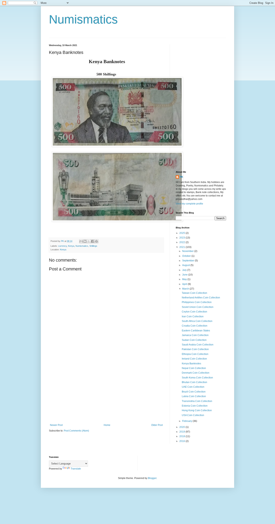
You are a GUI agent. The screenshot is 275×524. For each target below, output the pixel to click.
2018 (182, 436)
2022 (182, 242)
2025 (182, 233)
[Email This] (81, 241)
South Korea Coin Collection (197, 377)
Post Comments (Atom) (76, 430)
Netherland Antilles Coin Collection (201, 297)
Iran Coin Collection (193, 316)
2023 (182, 237)
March (186, 288)
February (187, 421)
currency (62, 246)
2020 (182, 427)
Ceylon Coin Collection (194, 311)
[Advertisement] (106, 390)
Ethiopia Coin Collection (195, 354)
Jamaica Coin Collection (195, 335)
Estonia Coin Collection (195, 405)
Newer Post (56, 425)
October (186, 256)
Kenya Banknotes (191, 363)
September (188, 260)
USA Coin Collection (193, 415)
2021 (182, 247)
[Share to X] (89, 241)
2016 (182, 441)
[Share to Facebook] (93, 241)
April (185, 284)
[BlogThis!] (85, 241)
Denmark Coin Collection (195, 372)
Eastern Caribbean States (196, 330)
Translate (76, 468)
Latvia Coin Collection (194, 396)
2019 (182, 431)
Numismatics (83, 19)
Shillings (93, 246)
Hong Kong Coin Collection (197, 410)
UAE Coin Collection (193, 386)
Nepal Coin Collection (194, 368)
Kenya (71, 246)
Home (107, 425)
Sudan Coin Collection (194, 340)
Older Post (157, 425)
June (185, 274)
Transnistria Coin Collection (197, 401)
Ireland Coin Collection (194, 358)
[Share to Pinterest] (96, 241)
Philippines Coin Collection (197, 302)
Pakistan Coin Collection (195, 349)
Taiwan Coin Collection (194, 293)
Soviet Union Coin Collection (197, 307)
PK (181, 177)
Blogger (152, 478)
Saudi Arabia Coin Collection (197, 344)
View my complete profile (189, 203)
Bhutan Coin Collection (194, 382)
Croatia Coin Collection (194, 325)
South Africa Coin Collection (197, 321)
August (186, 265)
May (184, 279)
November (188, 251)
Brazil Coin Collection (194, 391)
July (184, 270)
